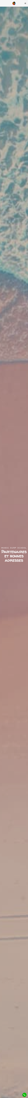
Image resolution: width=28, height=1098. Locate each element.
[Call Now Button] (24, 1095)
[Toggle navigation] (25, 3)
